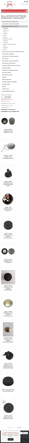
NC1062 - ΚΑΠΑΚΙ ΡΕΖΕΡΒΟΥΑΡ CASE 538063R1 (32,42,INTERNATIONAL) (8, 340)
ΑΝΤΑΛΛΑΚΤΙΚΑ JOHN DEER (8, 54)
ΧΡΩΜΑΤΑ (4, 77)
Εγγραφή (25, 433)
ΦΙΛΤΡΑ (4, 46)
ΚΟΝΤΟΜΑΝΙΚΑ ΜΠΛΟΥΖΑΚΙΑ (8, 91)
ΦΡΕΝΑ (4, 35)
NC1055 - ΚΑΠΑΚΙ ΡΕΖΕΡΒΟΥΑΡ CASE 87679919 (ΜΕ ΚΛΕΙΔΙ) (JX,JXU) (8, 183)
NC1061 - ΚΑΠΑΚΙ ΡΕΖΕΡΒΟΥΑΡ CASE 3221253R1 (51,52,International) (8, 313)
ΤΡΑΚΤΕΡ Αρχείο (5, 88)
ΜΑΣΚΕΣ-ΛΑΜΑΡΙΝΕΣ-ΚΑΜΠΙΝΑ (9, 44)
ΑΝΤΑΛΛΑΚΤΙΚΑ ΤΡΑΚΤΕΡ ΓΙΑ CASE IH (10, 17)
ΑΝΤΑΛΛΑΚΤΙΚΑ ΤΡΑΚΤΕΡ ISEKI (8, 63)
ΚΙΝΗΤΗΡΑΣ (23, 17)
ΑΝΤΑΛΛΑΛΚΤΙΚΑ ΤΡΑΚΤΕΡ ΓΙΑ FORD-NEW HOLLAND (13, 51)
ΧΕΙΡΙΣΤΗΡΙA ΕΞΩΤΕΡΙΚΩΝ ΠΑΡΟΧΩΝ (10, 70)
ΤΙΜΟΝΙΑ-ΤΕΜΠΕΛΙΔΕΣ (6, 79)
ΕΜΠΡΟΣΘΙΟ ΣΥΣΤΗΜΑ (7, 39)
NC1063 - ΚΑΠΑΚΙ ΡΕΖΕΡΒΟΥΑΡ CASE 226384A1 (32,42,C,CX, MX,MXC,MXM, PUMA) (8, 366)
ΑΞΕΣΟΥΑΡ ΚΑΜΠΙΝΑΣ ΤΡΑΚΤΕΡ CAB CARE (11, 65)
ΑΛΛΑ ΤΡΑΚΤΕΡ (5, 58)
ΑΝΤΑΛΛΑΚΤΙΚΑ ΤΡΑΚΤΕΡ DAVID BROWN (10, 23)
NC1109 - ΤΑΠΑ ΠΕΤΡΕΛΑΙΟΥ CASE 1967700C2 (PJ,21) (8, 390)
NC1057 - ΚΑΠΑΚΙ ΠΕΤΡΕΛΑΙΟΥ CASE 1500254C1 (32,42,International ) (8, 235)
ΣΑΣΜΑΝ (5, 31)
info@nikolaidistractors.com (6, 99)
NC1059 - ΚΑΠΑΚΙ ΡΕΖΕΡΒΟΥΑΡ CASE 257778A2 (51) (8, 261)
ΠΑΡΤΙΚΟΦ (5, 40)
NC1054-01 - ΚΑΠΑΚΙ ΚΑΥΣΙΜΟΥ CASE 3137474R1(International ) (8, 157)
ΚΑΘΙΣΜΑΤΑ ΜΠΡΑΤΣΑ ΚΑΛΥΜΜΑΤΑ (9, 81)
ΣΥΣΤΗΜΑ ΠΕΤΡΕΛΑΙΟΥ (6, 18)
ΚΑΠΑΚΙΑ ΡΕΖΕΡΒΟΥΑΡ (18, 18)
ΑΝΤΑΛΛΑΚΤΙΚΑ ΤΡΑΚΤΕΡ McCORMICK (10, 56)
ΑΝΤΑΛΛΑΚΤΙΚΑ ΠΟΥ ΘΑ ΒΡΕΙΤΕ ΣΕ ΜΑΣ (16, 15)
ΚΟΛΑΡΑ (5, 49)
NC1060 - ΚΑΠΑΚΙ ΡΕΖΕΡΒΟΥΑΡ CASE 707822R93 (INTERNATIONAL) (8, 287)
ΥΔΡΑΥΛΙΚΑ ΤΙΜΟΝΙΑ (6, 68)
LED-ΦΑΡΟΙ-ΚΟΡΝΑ (6, 84)
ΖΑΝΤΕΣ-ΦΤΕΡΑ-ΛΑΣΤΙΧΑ (7, 74)
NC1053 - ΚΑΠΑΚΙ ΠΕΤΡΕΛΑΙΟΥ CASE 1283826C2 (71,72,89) (8, 131)
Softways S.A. (25, 441)
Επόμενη (20, 427)
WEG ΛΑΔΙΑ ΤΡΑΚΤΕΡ (6, 72)
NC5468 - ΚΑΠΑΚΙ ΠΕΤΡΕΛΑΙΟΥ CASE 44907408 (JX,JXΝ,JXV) (8, 417)
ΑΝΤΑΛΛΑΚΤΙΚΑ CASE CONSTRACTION (10, 60)
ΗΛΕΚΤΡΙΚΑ (5, 42)
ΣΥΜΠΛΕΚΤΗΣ (6, 30)
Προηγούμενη (10, 427)
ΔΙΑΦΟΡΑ (4, 86)
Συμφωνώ (11, 439)
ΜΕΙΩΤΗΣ (5, 37)
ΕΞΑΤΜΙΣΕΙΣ (5, 47)
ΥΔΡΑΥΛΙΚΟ (5, 33)
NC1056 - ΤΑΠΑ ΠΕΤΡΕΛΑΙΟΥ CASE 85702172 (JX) (8, 209)
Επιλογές (4, 11)
